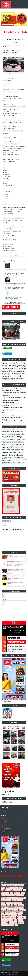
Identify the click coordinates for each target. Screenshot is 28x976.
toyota (3, 892)
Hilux (15, 915)
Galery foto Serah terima (7, 915)
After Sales (9, 897)
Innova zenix (18, 902)
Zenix (12, 925)
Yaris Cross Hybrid (5, 925)
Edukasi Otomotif (10, 902)
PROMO (4, 825)
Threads (4, 524)
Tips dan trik (8, 900)
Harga (21, 895)
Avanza (3, 902)
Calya (2, 890)
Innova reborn (10, 907)
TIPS (19, 892)
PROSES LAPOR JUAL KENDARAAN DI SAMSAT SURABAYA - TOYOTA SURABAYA (14, 298)
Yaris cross (7, 912)
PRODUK (4, 831)
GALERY (4, 833)
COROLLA (3, 907)
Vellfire (10, 922)
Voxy (13, 900)
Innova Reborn (5, 917)
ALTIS (12, 912)
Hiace (2, 900)
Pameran (10, 920)
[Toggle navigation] (25, 4)
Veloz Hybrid (22, 910)
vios (21, 900)
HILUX (10, 890)
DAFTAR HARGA (21, 897)
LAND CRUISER (19, 907)
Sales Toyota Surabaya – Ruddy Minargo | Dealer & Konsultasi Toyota (15, 270)
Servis (15, 920)
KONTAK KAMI (6, 820)
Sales (13, 888)
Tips (12, 905)
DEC (21, 912)
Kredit (8, 905)
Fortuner (3, 905)
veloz (14, 890)
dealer (2, 885)
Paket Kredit (4, 920)
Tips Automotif (10, 910)
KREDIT (4, 826)
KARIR (18, 917)
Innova (19, 915)
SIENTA (3, 897)
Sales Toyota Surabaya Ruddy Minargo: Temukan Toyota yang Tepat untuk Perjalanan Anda (15, 284)
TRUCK (22, 892)
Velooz (15, 922)
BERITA (3, 888)
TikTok (4, 525)
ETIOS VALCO (16, 895)
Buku (15, 892)
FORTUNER (19, 890)
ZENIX (15, 905)
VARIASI (9, 895)
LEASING (4, 830)
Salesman (3, 910)
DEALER (4, 823)
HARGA (4, 821)
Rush (24, 890)
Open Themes (15, 974)
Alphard (17, 912)
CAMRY (17, 900)
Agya (16, 888)
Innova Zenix (13, 917)
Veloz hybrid (21, 922)
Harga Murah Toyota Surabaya (12, 972)
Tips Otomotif (4, 922)
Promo (7, 892)
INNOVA (21, 888)
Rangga (14, 897)
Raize (11, 892)
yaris (6, 890)
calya (16, 925)
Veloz (16, 910)
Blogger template (6, 974)
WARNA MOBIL (6, 828)
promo (9, 415)
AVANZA (8, 888)
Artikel (17, 885)
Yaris (2, 912)
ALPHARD (3, 895)
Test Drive (20, 920)
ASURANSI (21, 905)
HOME (3, 818)
